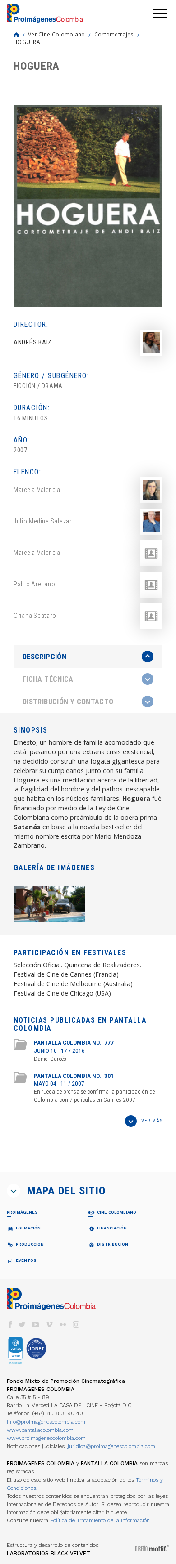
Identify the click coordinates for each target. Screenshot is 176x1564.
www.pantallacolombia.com (40, 1430)
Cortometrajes (114, 34)
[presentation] (88, 656)
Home (16, 34)
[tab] (88, 656)
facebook (10, 1324)
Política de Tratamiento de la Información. (100, 1520)
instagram (76, 1324)
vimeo (49, 1324)
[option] (88, 206)
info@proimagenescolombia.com (46, 1422)
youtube (35, 1324)
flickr (62, 1324)
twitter (22, 1324)
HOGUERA (27, 41)
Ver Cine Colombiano (56, 34)
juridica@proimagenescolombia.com (111, 1446)
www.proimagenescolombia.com (46, 1438)
